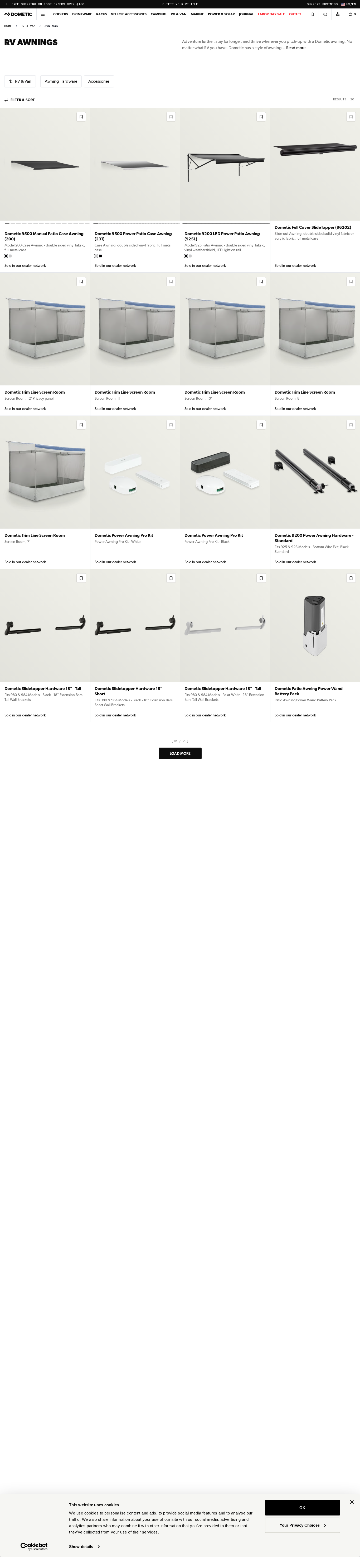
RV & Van (179, 14)
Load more (180, 753)
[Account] (337, 14)
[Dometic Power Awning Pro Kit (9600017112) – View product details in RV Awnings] (135, 492)
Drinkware (82, 14)
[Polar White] (10, 256)
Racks (101, 14)
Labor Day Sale (271, 14)
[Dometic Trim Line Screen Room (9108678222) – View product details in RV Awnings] (45, 492)
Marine (197, 14)
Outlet (295, 14)
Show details (81, 1546)
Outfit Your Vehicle (180, 4)
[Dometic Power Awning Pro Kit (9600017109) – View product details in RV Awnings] (225, 492)
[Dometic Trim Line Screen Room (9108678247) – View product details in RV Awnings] (135, 344)
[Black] (6, 256)
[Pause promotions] (7, 4)
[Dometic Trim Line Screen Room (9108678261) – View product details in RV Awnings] (45, 344)
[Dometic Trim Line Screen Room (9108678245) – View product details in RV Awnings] (225, 344)
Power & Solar (221, 14)
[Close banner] (352, 1502)
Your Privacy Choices (300, 1525)
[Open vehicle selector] (325, 14)
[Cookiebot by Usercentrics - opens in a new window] (34, 1547)
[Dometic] (18, 14)
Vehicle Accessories (129, 14)
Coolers (60, 14)
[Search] (312, 14)
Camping (159, 14)
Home (8, 26)
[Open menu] (42, 14)
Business (330, 4)
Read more (295, 47)
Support (313, 4)
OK (302, 1507)
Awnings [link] (51, 26)
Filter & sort (23, 100)
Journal (246, 14)
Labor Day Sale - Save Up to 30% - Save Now (51, 4)
